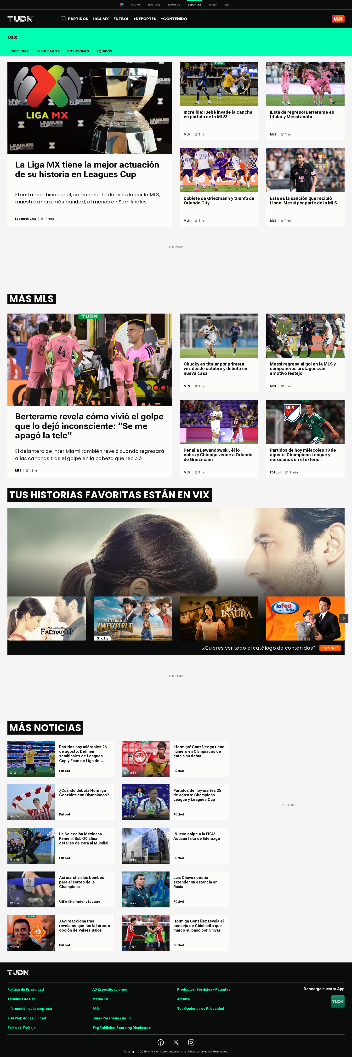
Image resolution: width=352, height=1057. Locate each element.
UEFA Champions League (79, 902)
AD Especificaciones (109, 989)
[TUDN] (20, 19)
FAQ (95, 1009)
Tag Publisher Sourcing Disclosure (121, 1028)
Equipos (104, 51)
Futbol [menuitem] (121, 19)
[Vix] (338, 18)
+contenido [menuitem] (174, 19)
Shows (136, 4)
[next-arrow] (343, 618)
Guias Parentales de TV (111, 1018)
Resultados (48, 51)
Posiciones (78, 51)
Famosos (174, 4)
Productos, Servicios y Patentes (203, 989)
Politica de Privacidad (25, 989)
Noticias (154, 4)
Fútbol (275, 472)
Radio (213, 4)
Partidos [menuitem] (78, 19)
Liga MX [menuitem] (101, 19)
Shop (227, 4)
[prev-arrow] (4, 618)
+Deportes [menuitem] (144, 19)
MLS (187, 134)
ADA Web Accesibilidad (26, 1018)
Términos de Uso (21, 999)
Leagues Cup (25, 219)
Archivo (183, 999)
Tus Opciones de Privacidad (200, 1009)
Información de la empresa (29, 1009)
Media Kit (100, 999)
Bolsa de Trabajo (21, 1028)
